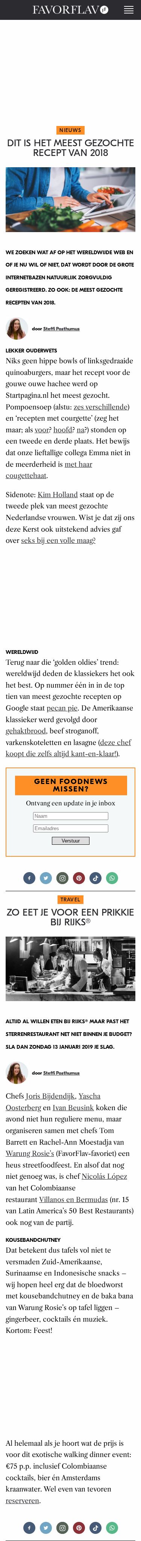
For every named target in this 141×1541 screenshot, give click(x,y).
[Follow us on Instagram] (62, 881)
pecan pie (62, 708)
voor (42, 430)
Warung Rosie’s (30, 1154)
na (80, 430)
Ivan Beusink (73, 1108)
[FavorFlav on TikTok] (95, 881)
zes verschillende (100, 407)
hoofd (62, 430)
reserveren (22, 1501)
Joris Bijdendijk (50, 1096)
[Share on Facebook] (29, 881)
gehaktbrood (26, 731)
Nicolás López (104, 1176)
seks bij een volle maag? (58, 541)
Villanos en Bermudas (73, 1200)
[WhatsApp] (112, 881)
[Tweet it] (46, 881)
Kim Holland (58, 495)
